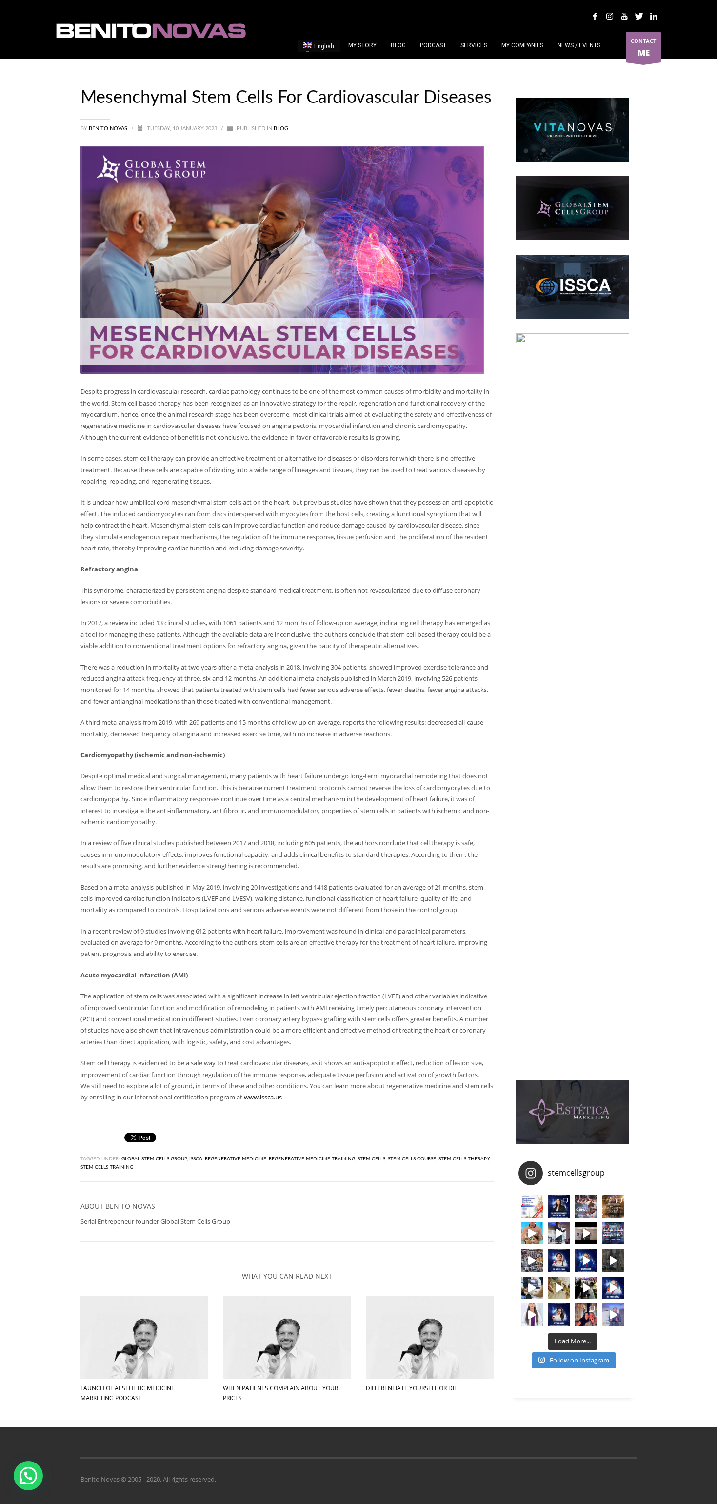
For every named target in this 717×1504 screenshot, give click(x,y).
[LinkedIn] (653, 16)
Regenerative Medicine (235, 1159)
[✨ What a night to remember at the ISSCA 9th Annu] (586, 1288)
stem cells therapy (463, 1159)
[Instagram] (609, 16)
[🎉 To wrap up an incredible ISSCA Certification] (559, 1288)
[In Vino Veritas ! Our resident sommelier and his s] (559, 1233)
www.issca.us (263, 1097)
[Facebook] (595, 16)
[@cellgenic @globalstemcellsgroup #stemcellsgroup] (532, 1314)
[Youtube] (624, 16)
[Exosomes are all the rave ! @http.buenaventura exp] (532, 1233)
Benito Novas (109, 128)
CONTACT (643, 47)
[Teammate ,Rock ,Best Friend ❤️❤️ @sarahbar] (586, 1314)
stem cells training (106, 1167)
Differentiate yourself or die (412, 1388)
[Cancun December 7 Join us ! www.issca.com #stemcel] (586, 1206)
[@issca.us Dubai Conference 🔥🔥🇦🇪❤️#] (532, 1206)
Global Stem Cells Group (154, 1159)
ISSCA (195, 1159)
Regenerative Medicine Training (312, 1159)
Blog (281, 128)
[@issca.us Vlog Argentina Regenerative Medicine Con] (586, 1233)
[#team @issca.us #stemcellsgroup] (586, 1260)
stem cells (371, 1159)
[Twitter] (639, 16)
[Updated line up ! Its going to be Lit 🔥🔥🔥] (613, 1233)
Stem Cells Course (412, 1159)
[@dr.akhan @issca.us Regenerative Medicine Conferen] (559, 1260)
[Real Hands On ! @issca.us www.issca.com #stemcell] (532, 1288)
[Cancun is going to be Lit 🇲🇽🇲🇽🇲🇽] (613, 1206)
